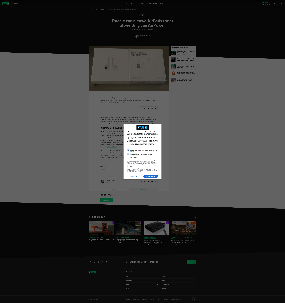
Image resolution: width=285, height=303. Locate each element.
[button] (142, 157)
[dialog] (143, 151)
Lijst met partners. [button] (148, 164)
